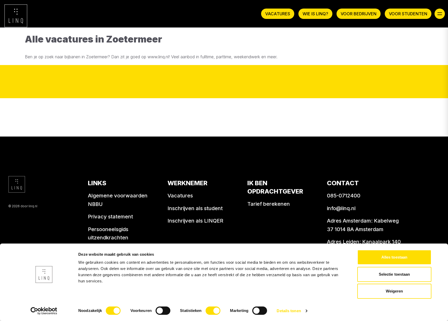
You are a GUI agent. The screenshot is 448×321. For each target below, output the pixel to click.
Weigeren (394, 291)
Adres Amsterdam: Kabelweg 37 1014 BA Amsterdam (363, 225)
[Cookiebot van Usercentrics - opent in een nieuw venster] (44, 311)
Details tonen (289, 311)
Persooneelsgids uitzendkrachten (108, 233)
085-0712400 (343, 195)
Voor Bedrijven (358, 13)
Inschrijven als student (195, 208)
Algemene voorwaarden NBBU (118, 199)
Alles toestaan (394, 257)
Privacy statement (110, 216)
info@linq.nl (341, 208)
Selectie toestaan (394, 274)
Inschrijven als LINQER (195, 221)
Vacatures (277, 13)
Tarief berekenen (268, 204)
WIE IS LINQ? (315, 13)
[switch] (163, 310)
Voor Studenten (408, 13)
